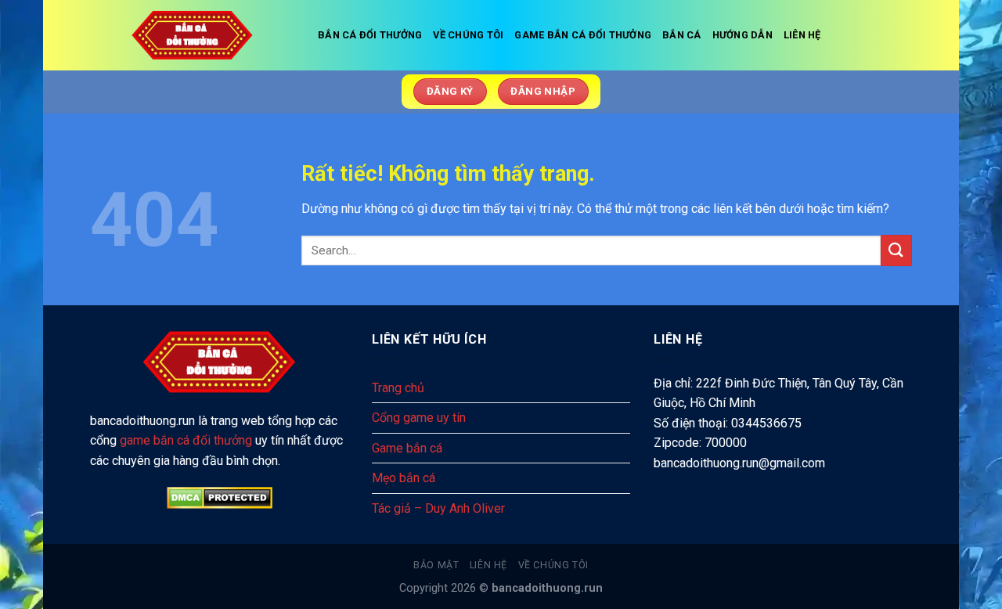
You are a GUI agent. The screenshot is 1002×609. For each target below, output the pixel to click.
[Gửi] (896, 250)
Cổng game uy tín (419, 417)
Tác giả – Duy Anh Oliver (438, 508)
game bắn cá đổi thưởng (186, 440)
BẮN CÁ (681, 35)
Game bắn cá (407, 448)
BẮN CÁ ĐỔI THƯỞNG (370, 35)
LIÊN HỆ (802, 35)
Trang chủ (398, 387)
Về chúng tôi (553, 565)
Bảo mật (436, 565)
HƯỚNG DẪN (742, 35)
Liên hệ (488, 565)
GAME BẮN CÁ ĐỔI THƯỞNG (582, 35)
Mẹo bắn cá (403, 477)
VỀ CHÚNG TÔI (468, 35)
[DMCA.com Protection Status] (219, 498)
